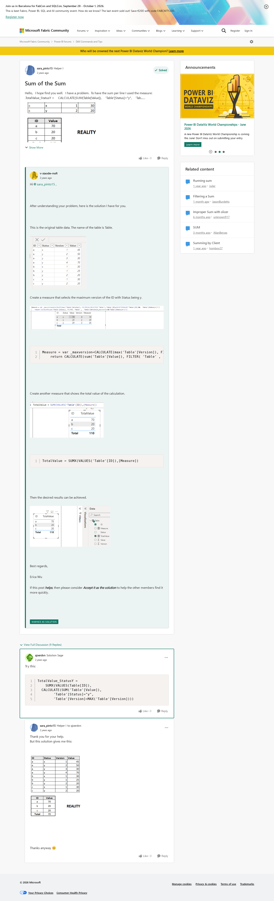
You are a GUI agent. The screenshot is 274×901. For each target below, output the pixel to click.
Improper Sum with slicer (210, 212)
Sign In (248, 30)
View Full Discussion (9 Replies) (43, 644)
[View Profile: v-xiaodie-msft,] (34, 176)
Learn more (176, 51)
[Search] (223, 30)
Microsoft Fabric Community (35, 41)
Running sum (202, 181)
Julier (212, 186)
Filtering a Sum (203, 196)
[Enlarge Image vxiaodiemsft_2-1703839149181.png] (67, 420)
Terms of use (228, 884)
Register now (15, 17)
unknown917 (221, 217)
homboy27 (216, 248)
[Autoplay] (210, 152)
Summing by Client (206, 243)
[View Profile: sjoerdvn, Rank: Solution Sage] (29, 658)
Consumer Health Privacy (72, 892)
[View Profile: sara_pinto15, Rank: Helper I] (30, 70)
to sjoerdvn (74, 725)
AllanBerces (220, 232)
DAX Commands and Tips (89, 41)
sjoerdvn (40, 655)
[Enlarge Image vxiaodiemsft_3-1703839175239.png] (70, 526)
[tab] (215, 152)
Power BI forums (62, 41)
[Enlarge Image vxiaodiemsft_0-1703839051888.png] (58, 262)
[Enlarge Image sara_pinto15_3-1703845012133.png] (57, 786)
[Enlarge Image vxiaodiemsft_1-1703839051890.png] (97, 317)
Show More (36, 147)
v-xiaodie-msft (49, 173)
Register (235, 30)
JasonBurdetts (220, 201)
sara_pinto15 (45, 68)
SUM (196, 227)
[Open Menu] (251, 41)
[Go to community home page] (44, 30)
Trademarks (247, 884)
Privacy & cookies (206, 884)
